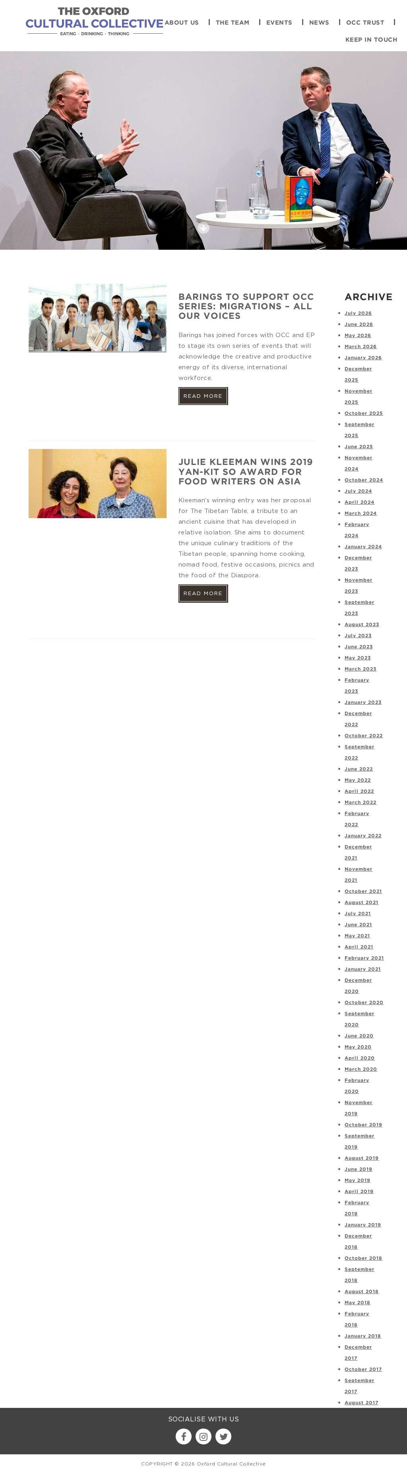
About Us (182, 22)
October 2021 (363, 891)
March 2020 (361, 1069)
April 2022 (359, 791)
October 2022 (364, 736)
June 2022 (359, 769)
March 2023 (360, 669)
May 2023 (358, 658)
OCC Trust (365, 22)
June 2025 (359, 447)
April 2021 (359, 947)
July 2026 (358, 313)
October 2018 (363, 1258)
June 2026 (359, 324)
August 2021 (361, 902)
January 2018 (363, 1336)
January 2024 (363, 547)
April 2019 (359, 1192)
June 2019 (358, 1169)
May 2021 (357, 936)
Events (279, 22)
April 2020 (360, 1058)
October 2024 (364, 480)
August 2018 (362, 1292)
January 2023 (363, 702)
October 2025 (364, 413)
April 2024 (359, 502)
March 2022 (360, 802)
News (319, 22)
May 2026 (358, 336)
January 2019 (363, 1225)
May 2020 (358, 1047)
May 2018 (357, 1303)
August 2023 (362, 625)
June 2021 (358, 925)
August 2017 (361, 1403)
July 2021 (358, 914)
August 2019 (362, 1158)
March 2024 (361, 513)
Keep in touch (371, 39)
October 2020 (364, 1003)
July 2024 (358, 491)
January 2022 (363, 836)
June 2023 (359, 647)
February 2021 (364, 958)
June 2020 (359, 1036)
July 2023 (358, 636)
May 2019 (357, 1180)
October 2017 (363, 1369)
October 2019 (363, 1125)
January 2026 (363, 358)
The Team (233, 22)
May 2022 (358, 780)
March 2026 (361, 347)
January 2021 (363, 969)
